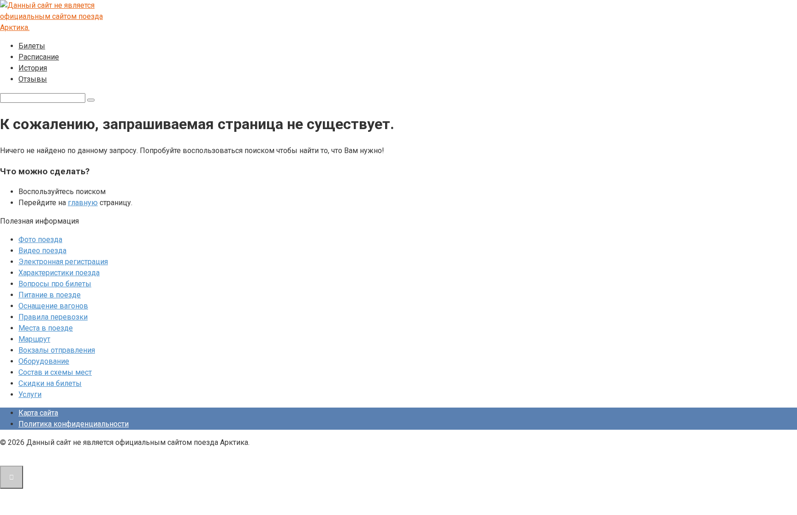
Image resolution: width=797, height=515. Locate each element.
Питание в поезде (49, 294)
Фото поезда (40, 239)
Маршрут (34, 339)
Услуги (30, 394)
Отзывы (32, 79)
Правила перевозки (53, 317)
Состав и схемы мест (55, 372)
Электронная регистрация (63, 261)
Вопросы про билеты (54, 283)
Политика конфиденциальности (73, 424)
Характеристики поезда (59, 272)
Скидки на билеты (50, 383)
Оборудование (43, 361)
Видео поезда (42, 250)
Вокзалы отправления (56, 350)
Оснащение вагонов (53, 306)
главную (83, 202)
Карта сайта (38, 412)
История (32, 68)
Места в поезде (45, 328)
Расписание (38, 57)
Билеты (31, 45)
